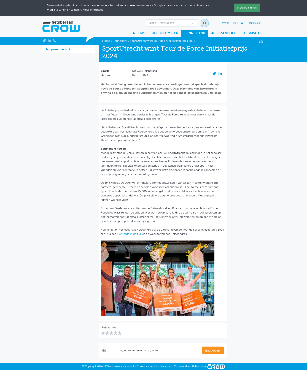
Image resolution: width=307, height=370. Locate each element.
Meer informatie (93, 10)
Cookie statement (147, 366)
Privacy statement (124, 366)
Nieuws (139, 33)
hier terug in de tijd (129, 234)
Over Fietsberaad (233, 23)
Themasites (252, 33)
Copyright (90, 366)
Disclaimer (166, 366)
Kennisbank (195, 33)
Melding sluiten (247, 7)
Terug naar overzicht (58, 49)
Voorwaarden (182, 366)
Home (106, 41)
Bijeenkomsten (165, 33)
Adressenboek (223, 33)
